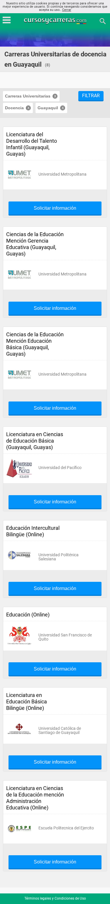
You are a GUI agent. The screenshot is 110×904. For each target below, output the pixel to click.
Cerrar (66, 10)
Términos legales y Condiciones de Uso (55, 898)
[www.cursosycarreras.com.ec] (55, 20)
